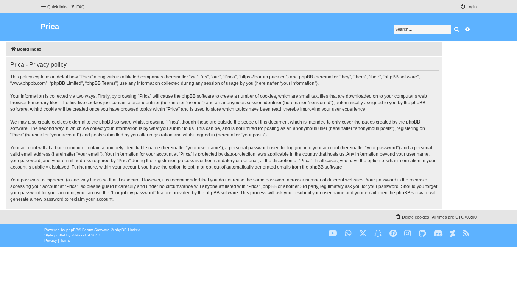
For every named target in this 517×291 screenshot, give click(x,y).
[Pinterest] (393, 234)
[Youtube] (333, 234)
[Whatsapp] (348, 234)
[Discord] (438, 234)
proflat (59, 235)
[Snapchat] (378, 234)
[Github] (422, 234)
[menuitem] (77, 6)
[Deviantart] (452, 234)
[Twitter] (363, 234)
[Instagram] (407, 234)
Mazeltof (82, 235)
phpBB (72, 230)
